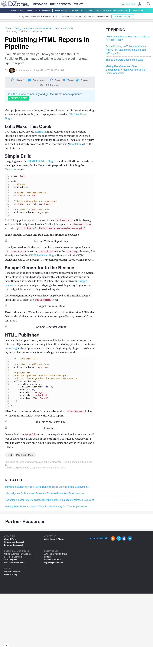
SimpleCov (75, 144)
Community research (13, 545)
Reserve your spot (122, 16)
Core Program (10, 559)
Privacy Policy (10, 574)
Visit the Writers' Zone (14, 562)
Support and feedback (14, 542)
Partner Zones (137, 10)
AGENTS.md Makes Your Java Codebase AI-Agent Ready (128, 38)
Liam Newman (24, 70)
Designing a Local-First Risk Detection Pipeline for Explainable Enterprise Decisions (49, 500)
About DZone (10, 539)
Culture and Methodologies (21, 10)
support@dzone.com (54, 562)
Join (133, 4)
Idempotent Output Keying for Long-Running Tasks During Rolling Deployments (47, 486)
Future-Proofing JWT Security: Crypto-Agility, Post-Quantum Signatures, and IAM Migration (126, 50)
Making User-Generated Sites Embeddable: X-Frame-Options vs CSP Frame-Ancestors (126, 70)
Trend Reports (60, 4)
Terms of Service (12, 571)
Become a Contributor (14, 556)
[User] (140, 4)
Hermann (40, 131)
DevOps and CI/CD (64, 28)
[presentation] (52, 196)
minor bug (11, 348)
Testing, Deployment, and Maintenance (111, 10)
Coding (89, 10)
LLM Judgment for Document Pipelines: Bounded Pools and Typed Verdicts (44, 493)
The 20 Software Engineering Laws (124, 59)
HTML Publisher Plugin (41, 161)
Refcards (40, 4)
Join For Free (18, 98)
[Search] (148, 4)
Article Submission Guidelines (18, 553)
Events (79, 4)
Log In (125, 4)
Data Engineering (43, 10)
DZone (8, 28)
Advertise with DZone (54, 539)
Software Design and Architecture (68, 10)
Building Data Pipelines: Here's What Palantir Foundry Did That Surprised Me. (46, 506)
